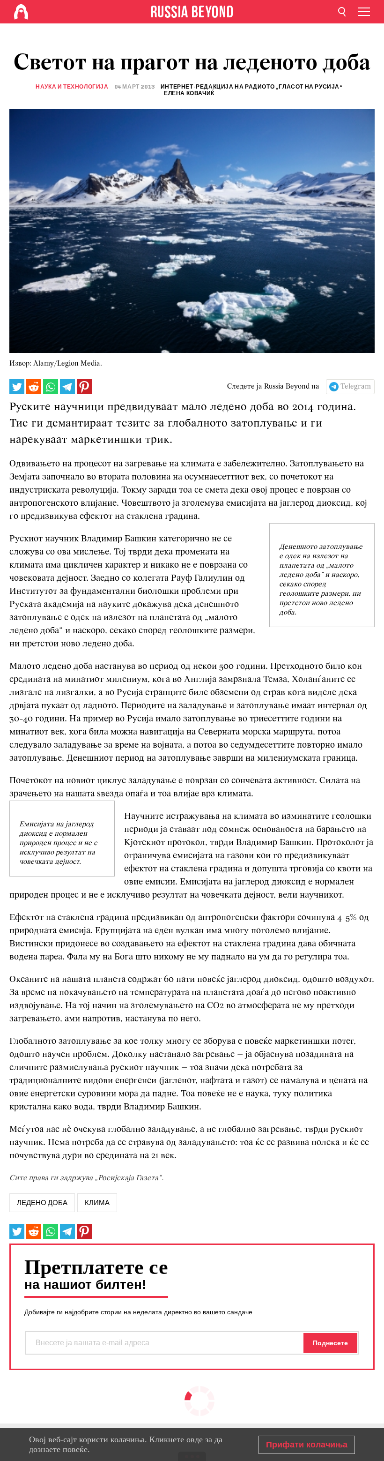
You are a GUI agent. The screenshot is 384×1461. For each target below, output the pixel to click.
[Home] (21, 12)
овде (194, 1439)
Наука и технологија (72, 86)
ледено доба (42, 1203)
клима (97, 1203)
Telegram (355, 386)
